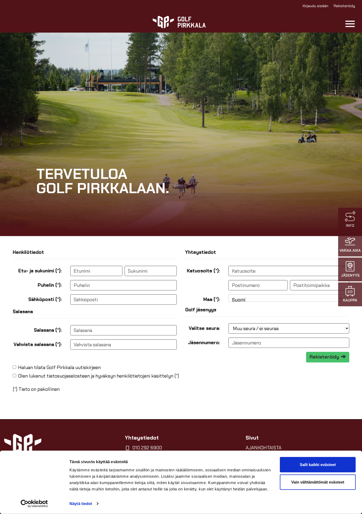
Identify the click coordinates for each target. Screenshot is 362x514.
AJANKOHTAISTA (263, 448)
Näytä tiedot (80, 503)
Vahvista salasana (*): (38, 344)
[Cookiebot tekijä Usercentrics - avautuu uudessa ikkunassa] (34, 504)
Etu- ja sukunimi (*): (40, 271)
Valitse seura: (204, 328)
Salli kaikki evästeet (318, 464)
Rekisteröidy (344, 5)
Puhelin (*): (50, 285)
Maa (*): (211, 299)
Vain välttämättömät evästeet (317, 482)
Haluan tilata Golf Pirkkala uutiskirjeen (59, 367)
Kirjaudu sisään (315, 5)
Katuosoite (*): (203, 271)
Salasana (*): (48, 330)
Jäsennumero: (204, 342)
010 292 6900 (147, 448)
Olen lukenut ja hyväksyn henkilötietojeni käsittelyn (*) (98, 376)
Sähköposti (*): (45, 299)
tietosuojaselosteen (68, 376)
